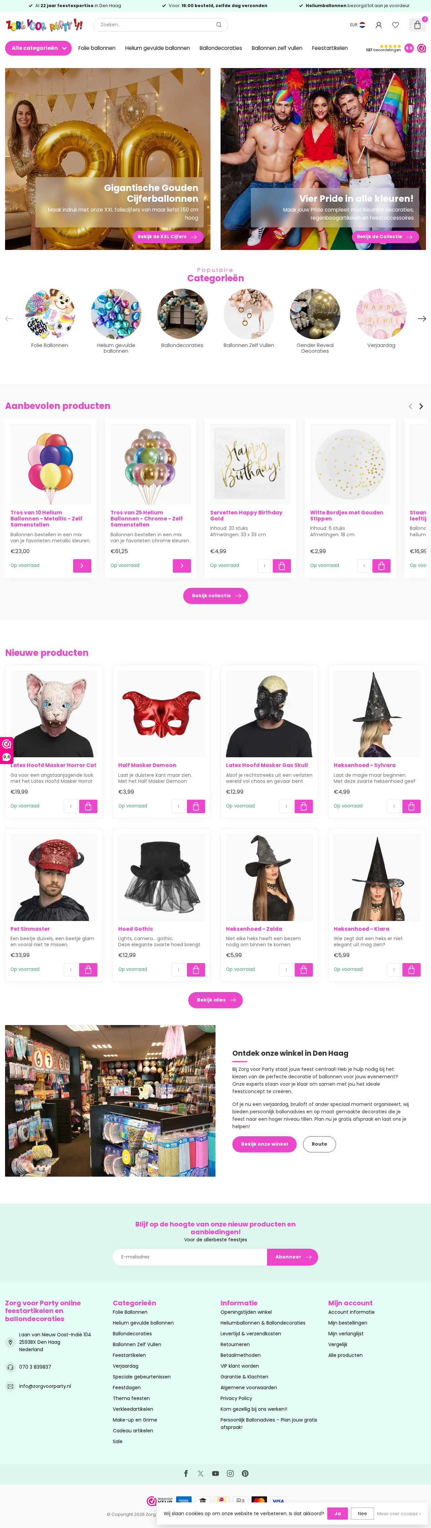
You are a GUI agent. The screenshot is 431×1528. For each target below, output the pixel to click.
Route (319, 1144)
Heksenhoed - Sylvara (365, 765)
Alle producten (345, 1355)
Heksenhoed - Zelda (254, 929)
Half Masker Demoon (147, 765)
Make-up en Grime (135, 1419)
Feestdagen (127, 1387)
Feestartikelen (330, 48)
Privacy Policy (236, 1398)
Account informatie (351, 1312)
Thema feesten (131, 1398)
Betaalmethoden (241, 1355)
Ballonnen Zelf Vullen (137, 1344)
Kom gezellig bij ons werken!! (254, 1409)
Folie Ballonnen (130, 1312)
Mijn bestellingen (347, 1322)
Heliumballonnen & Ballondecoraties (263, 1322)
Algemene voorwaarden (249, 1387)
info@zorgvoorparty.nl (45, 1386)
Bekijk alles (211, 999)
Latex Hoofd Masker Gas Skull (267, 765)
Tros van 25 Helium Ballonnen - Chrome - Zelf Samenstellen (146, 518)
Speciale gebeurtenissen (142, 1376)
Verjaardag (125, 1366)
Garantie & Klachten (244, 1376)
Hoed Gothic (135, 929)
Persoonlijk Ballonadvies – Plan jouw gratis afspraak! (269, 1423)
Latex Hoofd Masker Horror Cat (53, 765)
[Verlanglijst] (395, 25)
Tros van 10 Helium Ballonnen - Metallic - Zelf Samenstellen (46, 518)
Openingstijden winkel (246, 1312)
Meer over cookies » (399, 1514)
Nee (362, 1513)
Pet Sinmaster (30, 929)
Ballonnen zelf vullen (277, 48)
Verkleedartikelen (133, 1409)
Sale (118, 1441)
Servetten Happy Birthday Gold (246, 515)
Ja (337, 1513)
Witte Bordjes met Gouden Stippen (347, 515)
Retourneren (235, 1344)
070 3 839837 (35, 1367)
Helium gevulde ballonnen (157, 48)
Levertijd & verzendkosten (251, 1333)
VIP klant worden (240, 1366)
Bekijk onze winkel (264, 1144)
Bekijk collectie (211, 595)
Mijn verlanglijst (346, 1333)
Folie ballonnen (96, 48)
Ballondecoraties (221, 48)
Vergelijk (337, 1344)
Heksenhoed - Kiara (361, 929)
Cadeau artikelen (133, 1430)
